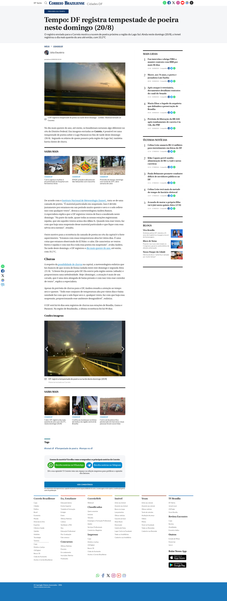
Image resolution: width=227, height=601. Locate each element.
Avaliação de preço (148, 515)
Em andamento (66, 552)
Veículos (90, 518)
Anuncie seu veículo (148, 506)
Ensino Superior (66, 506)
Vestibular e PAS (66, 525)
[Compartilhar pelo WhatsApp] (174, 69)
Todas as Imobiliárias (122, 534)
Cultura (63, 522)
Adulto (90, 524)
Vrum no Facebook (148, 525)
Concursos (67, 541)
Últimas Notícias (66, 519)
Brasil (35, 512)
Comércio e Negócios (95, 530)
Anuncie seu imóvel (121, 506)
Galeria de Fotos (120, 528)
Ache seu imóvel (120, 503)
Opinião (36, 531)
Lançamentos (119, 512)
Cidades (36, 506)
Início (47, 46)
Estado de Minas (174, 539)
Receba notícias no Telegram (107, 465)
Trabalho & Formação (68, 509)
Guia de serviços (120, 519)
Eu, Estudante (68, 498)
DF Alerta (172, 503)
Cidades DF (58, 46)
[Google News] (187, 4)
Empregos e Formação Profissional (99, 521)
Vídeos (144, 519)
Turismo (36, 541)
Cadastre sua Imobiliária (123, 537)
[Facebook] (169, 4)
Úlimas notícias (120, 515)
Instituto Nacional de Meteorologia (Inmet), (84, 200)
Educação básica (66, 503)
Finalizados (64, 559)
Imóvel (118, 498)
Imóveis (90, 514)
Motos (144, 522)
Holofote (37, 534)
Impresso (93, 534)
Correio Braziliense (44, 498)
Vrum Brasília (173, 512)
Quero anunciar (93, 511)
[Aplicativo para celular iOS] (177, 557)
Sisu (62, 528)
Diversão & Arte (39, 522)
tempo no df (87, 448)
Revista (171, 524)
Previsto (63, 549)
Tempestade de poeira (67, 448)
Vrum (145, 498)
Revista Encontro (178, 516)
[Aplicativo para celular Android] (177, 565)
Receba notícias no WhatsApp (70, 465)
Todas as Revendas (148, 528)
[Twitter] (173, 4)
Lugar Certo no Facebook (123, 531)
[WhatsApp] (164, 4)
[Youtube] (182, 4)
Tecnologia (37, 537)
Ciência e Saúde (39, 528)
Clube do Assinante (40, 557)
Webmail (91, 503)
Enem (63, 515)
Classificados (95, 507)
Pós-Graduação (66, 534)
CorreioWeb (94, 498)
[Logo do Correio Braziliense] (67, 3)
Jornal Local (173, 506)
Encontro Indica (174, 530)
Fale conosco (65, 537)
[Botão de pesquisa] (45, 3)
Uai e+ (171, 545)
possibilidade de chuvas (70, 264)
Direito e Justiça (39, 547)
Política (36, 509)
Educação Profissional (68, 531)
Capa (35, 503)
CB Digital (37, 550)
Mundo (36, 519)
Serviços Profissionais (95, 527)
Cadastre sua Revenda (149, 531)
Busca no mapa (120, 509)
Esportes (37, 525)
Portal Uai (172, 542)
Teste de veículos (147, 512)
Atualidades (173, 527)
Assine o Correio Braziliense (43, 560)
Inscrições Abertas (67, 555)
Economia (37, 515)
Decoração (118, 525)
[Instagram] (178, 4)
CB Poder (172, 509)
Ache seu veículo (147, 503)
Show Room (119, 522)
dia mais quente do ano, (98, 248)
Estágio (63, 512)
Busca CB (37, 553)
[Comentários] (2, 286)
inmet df (50, 448)
